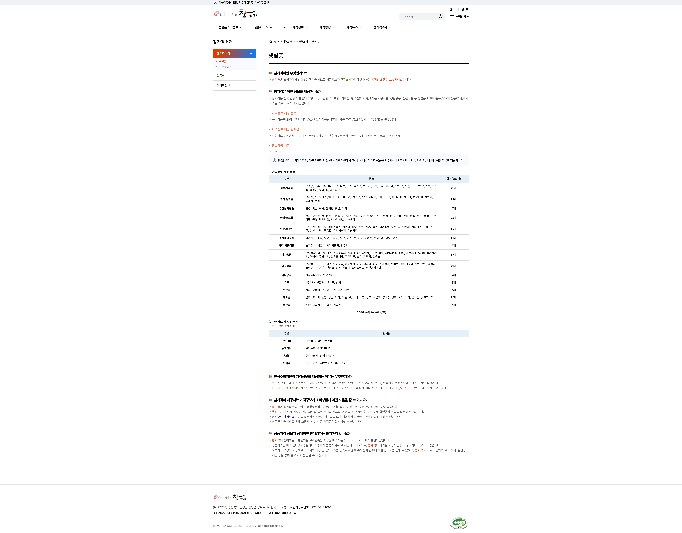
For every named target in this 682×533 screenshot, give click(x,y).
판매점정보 (223, 85)
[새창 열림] (459, 523)
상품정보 (222, 75)
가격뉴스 (352, 27)
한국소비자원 (457, 9)
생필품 (222, 61)
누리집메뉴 (462, 16)
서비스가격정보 (294, 27)
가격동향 (325, 27)
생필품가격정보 (228, 27)
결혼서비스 (261, 27)
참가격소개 (380, 27)
